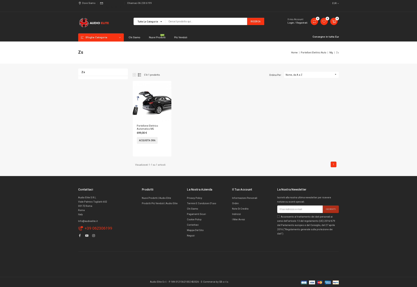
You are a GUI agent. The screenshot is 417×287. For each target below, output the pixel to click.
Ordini (235, 203)
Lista (140, 75)
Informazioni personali (244, 198)
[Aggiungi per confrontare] (167, 86)
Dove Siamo (88, 3)
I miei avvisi (238, 219)
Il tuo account (242, 189)
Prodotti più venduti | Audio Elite (160, 203)
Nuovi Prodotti (157, 37)
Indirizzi (236, 214)
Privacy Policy (194, 198)
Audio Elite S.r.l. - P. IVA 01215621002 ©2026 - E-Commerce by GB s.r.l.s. (189, 281)
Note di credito (240, 208)
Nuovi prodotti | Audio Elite (156, 198)
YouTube (87, 236)
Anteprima (167, 93)
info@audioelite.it (111, 7)
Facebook (80, 236)
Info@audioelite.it (88, 221)
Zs (83, 72)
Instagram (94, 236)
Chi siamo (134, 37)
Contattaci (85, 189)
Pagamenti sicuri (196, 214)
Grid (135, 75)
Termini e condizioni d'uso (201, 203)
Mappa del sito (195, 230)
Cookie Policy (194, 219)
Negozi (191, 235)
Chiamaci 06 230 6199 (139, 3)
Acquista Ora (147, 140)
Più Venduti (180, 37)
